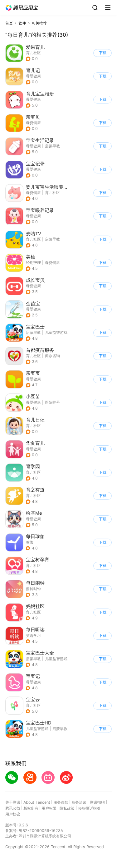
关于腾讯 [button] (12, 802)
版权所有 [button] (30, 808)
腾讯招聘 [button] (97, 802)
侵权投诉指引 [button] (89, 808)
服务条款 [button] (60, 802)
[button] (21, 8)
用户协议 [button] (12, 814)
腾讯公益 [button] (12, 808)
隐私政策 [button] (67, 808)
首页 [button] (9, 23)
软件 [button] (22, 23)
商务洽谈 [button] (78, 802)
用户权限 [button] (48, 808)
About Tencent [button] (36, 802)
